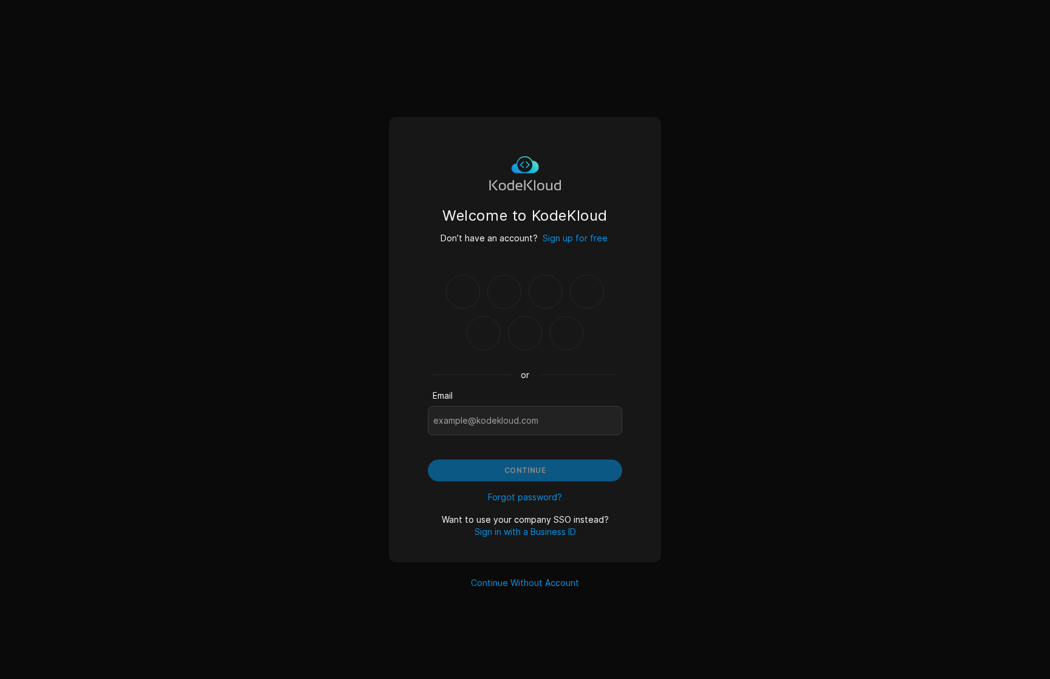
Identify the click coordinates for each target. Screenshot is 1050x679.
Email (443, 395)
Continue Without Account (525, 582)
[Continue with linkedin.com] (484, 333)
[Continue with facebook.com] (546, 292)
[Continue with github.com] (504, 292)
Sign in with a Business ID (525, 531)
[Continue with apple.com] (566, 333)
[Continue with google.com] (463, 292)
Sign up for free (575, 238)
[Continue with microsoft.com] (587, 292)
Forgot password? (525, 497)
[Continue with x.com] (525, 333)
